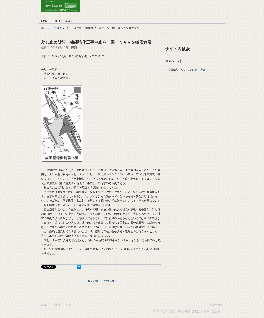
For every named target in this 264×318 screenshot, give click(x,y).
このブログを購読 (194, 69)
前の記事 (93, 280)
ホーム (45, 27)
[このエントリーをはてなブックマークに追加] (79, 267)
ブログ (58, 27)
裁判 (74, 47)
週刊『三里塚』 (63, 21)
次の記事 (108, 280)
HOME (45, 21)
